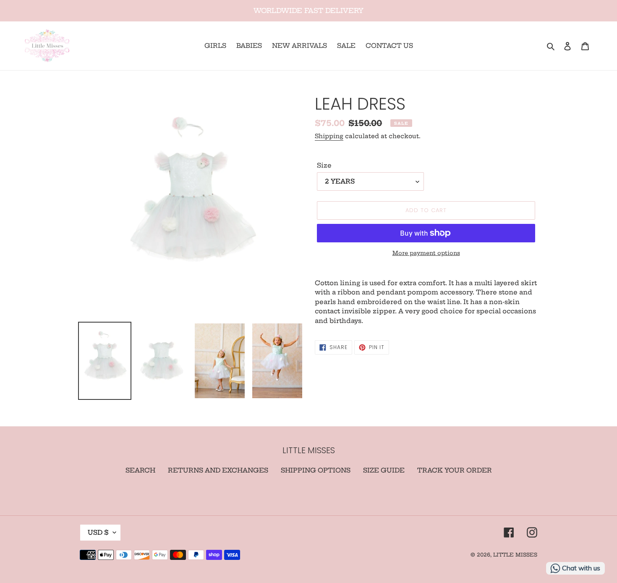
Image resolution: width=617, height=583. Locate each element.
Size (324, 165)
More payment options (426, 252)
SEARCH (140, 470)
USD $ (98, 532)
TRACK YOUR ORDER (454, 470)
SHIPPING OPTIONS (315, 470)
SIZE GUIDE (384, 470)
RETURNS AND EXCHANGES (218, 470)
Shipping (329, 136)
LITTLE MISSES (515, 554)
